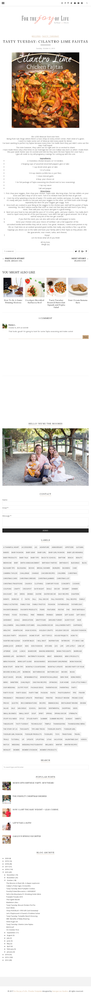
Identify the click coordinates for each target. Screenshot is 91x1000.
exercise (15, 599)
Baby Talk (24, 558)
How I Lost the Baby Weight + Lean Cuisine (35, 809)
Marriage (78, 651)
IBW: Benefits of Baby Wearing (17, 919)
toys (57, 734)
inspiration (54, 641)
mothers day (53, 672)
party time (33, 693)
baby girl (42, 552)
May (8, 944)
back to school (49, 558)
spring (49, 713)
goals (17, 620)
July (8, 938)
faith (27, 599)
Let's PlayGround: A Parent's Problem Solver (23, 913)
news (5, 682)
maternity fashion (36, 656)
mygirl (19, 677)
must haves (8, 677)
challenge (24, 573)
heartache (18, 630)
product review (62, 698)
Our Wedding (9, 687)
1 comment (9, 251)
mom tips (19, 667)
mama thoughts (64, 651)
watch (6, 745)
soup (34, 713)
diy (16, 594)
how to (74, 636)
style (22, 719)
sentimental (54, 708)
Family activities (10, 604)
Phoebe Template (35, 991)
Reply (86, 337)
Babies (6, 552)
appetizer (69, 547)
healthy (7, 630)
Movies (64, 672)
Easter (38, 594)
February (10, 949)
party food (8, 693)
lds (56, 646)
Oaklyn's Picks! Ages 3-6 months (18, 886)
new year (64, 677)
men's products (72, 656)
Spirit (41, 713)
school (32, 708)
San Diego (22, 708)
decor (57, 589)
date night (39, 589)
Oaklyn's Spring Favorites (27, 836)
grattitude (41, 620)
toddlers (48, 734)
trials (6, 739)
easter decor (50, 594)
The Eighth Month (13, 900)
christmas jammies (46, 578)
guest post (70, 620)
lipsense (6, 651)
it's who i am (78, 641)
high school (31, 630)
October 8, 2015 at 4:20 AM (18, 328)
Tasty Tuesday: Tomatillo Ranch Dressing (21, 916)
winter (59, 745)
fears (42, 610)
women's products (48, 750)
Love (15, 651)
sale (13, 708)
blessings (75, 563)
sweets (78, 719)
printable (39, 698)
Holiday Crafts (46, 630)
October (10, 880)
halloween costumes (25, 625)
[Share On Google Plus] (82, 251)
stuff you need (10, 719)
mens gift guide (25, 662)
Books (31, 568)
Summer (44, 719)
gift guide (69, 615)
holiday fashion (78, 630)
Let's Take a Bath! (22, 823)
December (11, 875)
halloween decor (45, 625)
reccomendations (29, 703)
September (11, 933)
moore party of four (74, 667)
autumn (79, 547)
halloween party (63, 625)
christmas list (63, 578)
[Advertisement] (45, 398)
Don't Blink (10, 908)
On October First (12, 930)
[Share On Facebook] (79, 251)
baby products (10, 558)
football (24, 615)
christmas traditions (12, 584)
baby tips (35, 558)
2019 (7, 861)
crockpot (27, 589)
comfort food (52, 584)
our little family (78, 682)
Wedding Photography (32, 745)
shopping (66, 708)
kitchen (48, 646)
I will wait (41, 641)
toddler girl (69, 729)
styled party (32, 719)
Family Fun (25, 604)
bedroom (7, 563)
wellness (49, 745)
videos (84, 739)
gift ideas (81, 615)
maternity (21, 656)
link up (81, 646)
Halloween (8, 625)
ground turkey (55, 620)
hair (79, 620)
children (62, 573)
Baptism (62, 558)
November (11, 878)
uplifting (40, 739)
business (66, 568)
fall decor (43, 599)
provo (6, 703)
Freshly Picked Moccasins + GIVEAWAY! (21, 891)
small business (9, 713)
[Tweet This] (76, 251)
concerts (65, 584)
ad (36, 547)
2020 (7, 858)
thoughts (24, 729)
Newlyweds (76, 677)
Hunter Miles (28, 641)
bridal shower (43, 568)
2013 (7, 957)
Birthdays (64, 563)
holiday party (9, 636)
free (32, 615)
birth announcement (30, 563)
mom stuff (8, 667)
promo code (77, 698)
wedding (16, 745)
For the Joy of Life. (20, 991)
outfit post (23, 687)
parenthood (51, 687)
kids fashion (36, 646)
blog (84, 563)
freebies (40, 615)
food (14, 615)
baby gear (30, 552)
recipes (36, 36)
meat (49, 656)
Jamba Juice (8, 646)
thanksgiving (59, 724)
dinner (75, 589)
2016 (7, 869)
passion (44, 693)
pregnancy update (24, 698)
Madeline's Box (12, 902)
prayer (82, 693)
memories (58, 656)
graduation (27, 620)
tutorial (15, 739)
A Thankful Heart (11, 547)
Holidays (23, 636)
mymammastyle (31, 677)
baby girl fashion (56, 552)
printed (49, 698)
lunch (22, 651)
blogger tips (9, 568)
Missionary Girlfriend (57, 662)
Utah (49, 739)
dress (22, 594)
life (61, 646)
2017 (7, 867)
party (74, 687)
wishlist (7, 750)
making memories (46, 651)
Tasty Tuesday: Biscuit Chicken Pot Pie (20, 905)
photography (64, 693)
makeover (32, 651)
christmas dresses (28, 578)
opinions (53, 682)
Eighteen (75, 594)
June (9, 941)
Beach (70, 558)
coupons (7, 589)
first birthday (78, 610)
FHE (68, 610)
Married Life (8, 656)
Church (28, 584)
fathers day (77, 604)
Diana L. (12, 325)
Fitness (6, 615)
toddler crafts (54, 729)
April (9, 946)
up (23, 739)
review (83, 703)
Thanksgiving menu (76, 724)
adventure (44, 547)
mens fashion (9, 662)
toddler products (33, 734)
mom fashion (75, 662)
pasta (52, 693)
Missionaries (39, 662)
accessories (27, 547)
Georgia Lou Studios (60, 991)
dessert (65, 589)
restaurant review (69, 703)
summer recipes (56, 719)
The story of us (10, 729)
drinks (30, 594)
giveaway (7, 620)
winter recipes (71, 745)
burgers (56, 568)
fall (34, 599)
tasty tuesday (50, 36)
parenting (64, 687)
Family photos (39, 604)
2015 (7, 872)
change (35, 573)
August (10, 935)
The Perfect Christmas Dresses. (30, 796)
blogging (21, 568)
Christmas (72, 573)
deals (49, 589)
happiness (77, 625)
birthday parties (49, 563)
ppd (74, 693)
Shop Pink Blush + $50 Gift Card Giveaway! (22, 911)
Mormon (26, 672)
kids (27, 646)
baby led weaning (75, 552)
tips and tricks (38, 729)
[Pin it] (86, 251)
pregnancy (8, 698)
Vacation (58, 739)
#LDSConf (10, 927)
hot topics (47, 636)
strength (73, 713)
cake (75, 568)
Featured (51, 610)
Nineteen (14, 682)
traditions (67, 734)
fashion (51, 604)
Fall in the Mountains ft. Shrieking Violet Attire (23, 894)
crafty (17, 589)
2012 (7, 960)
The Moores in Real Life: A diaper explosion (23, 883)
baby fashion (17, 552)
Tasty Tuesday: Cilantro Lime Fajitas (19, 924)
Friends (50, 615)
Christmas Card (10, 578)
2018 (7, 864)
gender (59, 615)
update (30, 739)
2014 (7, 955)
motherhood (39, 672)
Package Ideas (37, 687)
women (16, 750)
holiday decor (62, 630)
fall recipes (71, 599)
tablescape (8, 724)
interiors (65, 641)
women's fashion (29, 750)
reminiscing (53, 703)
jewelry (19, 646)
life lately (70, 646)
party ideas (21, 693)
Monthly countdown (35, 667)
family (82, 599)
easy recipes (63, 594)
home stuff (34, 636)
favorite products (29, 610)
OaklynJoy (25, 682)
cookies (76, 584)
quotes (15, 703)
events (6, 599)
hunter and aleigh (11, 641)
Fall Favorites (57, 599)
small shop (24, 713)
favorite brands (10, 610)
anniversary (57, 547)
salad (6, 708)
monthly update (55, 667)
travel (77, 734)
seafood (42, 708)
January (10, 952)
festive (61, 610)
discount (7, 594)
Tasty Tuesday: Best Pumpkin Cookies (20, 889)
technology (36, 724)
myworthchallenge (49, 677)
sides (75, 708)
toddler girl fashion (12, 734)
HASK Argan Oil (12, 922)
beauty (79, 558)
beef (16, 563)
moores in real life (11, 672)
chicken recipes (48, 573)
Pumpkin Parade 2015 (14, 897)
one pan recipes (40, 682)
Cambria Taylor (10, 573)
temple (48, 724)
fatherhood (63, 604)
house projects (61, 636)
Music (72, 672)
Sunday (69, 719)
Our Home (64, 682)
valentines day (71, 739)
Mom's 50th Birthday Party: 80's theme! (33, 783)
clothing (39, 584)
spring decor (60, 713)
